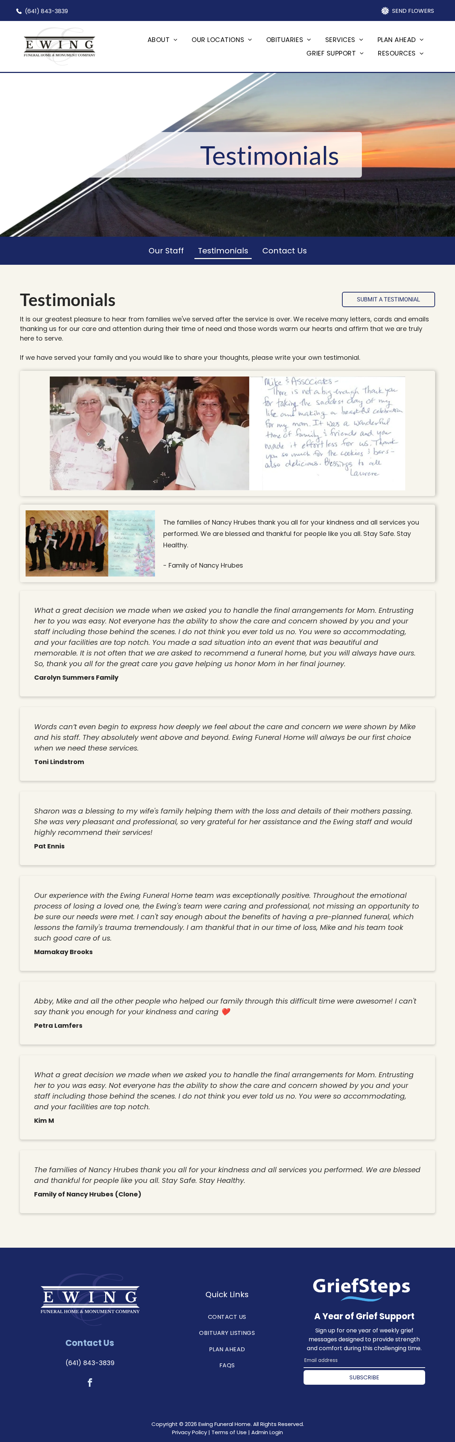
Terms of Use (229, 1432)
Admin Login (267, 1432)
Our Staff (166, 250)
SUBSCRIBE (364, 1377)
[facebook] (90, 1383)
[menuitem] (162, 39)
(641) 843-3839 (89, 1362)
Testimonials (223, 250)
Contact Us (284, 250)
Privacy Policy (189, 1432)
